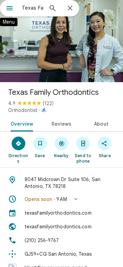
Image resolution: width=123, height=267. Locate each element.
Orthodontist (23, 110)
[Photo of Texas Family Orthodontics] (61, 41)
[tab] (20, 123)
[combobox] (32, 8)
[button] (61, 199)
